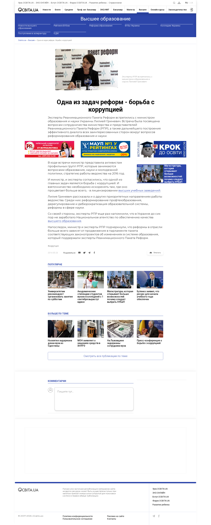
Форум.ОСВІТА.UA (78, 3)
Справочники (115, 3)
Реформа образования (100, 25)
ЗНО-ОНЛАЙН (42, 3)
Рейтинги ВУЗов (62, 25)
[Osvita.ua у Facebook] (159, 516)
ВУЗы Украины (132, 25)
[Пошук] (174, 3)
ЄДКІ (56, 33)
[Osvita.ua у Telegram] (153, 516)
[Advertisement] (105, 450)
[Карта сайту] (179, 3)
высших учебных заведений (139, 190)
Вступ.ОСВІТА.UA (59, 3)
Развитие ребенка (98, 3)
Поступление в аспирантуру (32, 33)
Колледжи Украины (170, 25)
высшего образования (64, 221)
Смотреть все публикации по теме (105, 356)
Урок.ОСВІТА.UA (25, 3)
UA (191, 3)
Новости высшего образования (27, 26)
